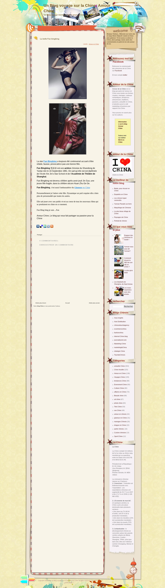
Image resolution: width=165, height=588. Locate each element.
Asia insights (118, 318)
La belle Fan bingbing (49, 39)
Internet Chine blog (121, 336)
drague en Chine (120, 425)
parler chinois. (119, 429)
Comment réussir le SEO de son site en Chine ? (128, 262)
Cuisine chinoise (120, 433)
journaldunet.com (120, 340)
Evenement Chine (120, 384)
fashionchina (118, 333)
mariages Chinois (120, 421)
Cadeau (57, 306)
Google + (71, 582)
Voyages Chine (119, 377)
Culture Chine (119, 388)
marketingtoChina (120, 347)
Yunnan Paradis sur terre (123, 204)
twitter (125, 75)
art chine (117, 399)
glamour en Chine (120, 418)
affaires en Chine (120, 392)
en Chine (82, 187)
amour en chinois (120, 414)
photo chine (118, 403)
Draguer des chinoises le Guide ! (128, 238)
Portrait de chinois (120, 221)
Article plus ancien (94, 303)
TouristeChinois (119, 355)
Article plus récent (40, 303)
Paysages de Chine (121, 217)
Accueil (67, 303)
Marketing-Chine (120, 344)
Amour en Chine (120, 373)
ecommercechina (120, 329)
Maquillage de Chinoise (122, 208)
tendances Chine (120, 381)
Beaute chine (119, 396)
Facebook (118, 71)
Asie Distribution (120, 322)
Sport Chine (118, 436)
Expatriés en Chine (121, 194)
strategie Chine (119, 351)
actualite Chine (119, 366)
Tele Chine (118, 407)
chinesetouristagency (121, 325)
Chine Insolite (119, 370)
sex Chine (118, 410)
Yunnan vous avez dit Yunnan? (128, 249)
